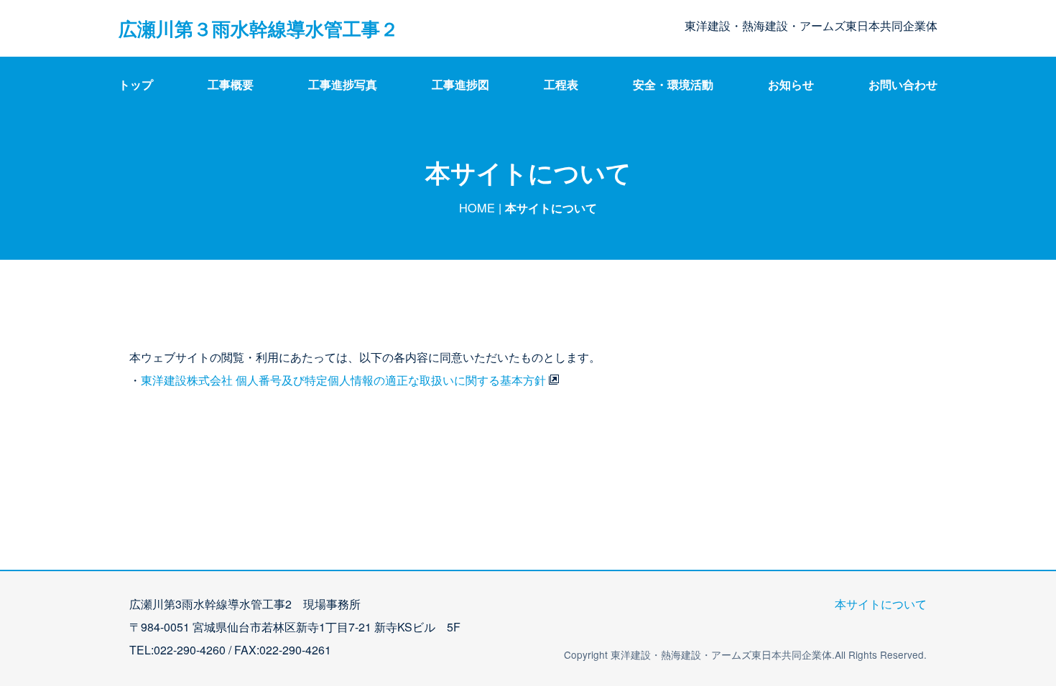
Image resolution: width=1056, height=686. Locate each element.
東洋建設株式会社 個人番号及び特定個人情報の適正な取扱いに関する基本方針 (343, 380)
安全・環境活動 (673, 84)
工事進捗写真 (342, 84)
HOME (477, 207)
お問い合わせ (903, 84)
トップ (136, 84)
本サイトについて (881, 604)
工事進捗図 (460, 84)
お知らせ (791, 84)
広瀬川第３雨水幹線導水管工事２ (259, 28)
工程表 (561, 84)
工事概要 (231, 84)
